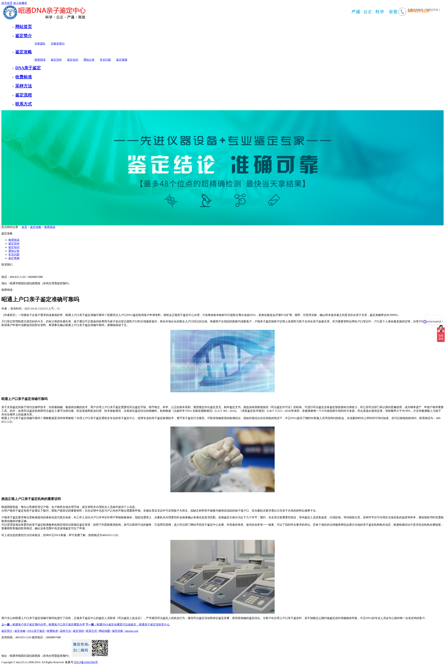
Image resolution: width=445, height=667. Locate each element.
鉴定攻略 (23, 52)
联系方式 (23, 104)
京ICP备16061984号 (86, 662)
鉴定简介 (23, 35)
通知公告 (89, 59)
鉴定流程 (23, 95)
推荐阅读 (40, 59)
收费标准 (23, 77)
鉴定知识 (72, 59)
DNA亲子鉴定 (28, 68)
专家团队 (40, 43)
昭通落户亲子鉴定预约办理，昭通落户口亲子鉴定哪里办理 (43, 624)
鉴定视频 (121, 59)
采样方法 (23, 86)
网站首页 (23, 26)
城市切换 (117, 630)
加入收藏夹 (20, 3)
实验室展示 (58, 43)
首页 (24, 227)
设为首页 (7, 3)
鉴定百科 (56, 59)
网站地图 (104, 630)
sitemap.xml (131, 630)
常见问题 (105, 59)
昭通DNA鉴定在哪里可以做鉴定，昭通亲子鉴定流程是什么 (128, 624)
